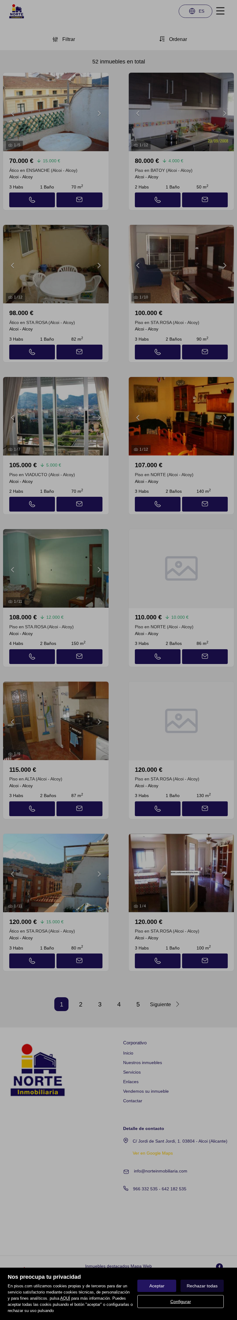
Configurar (180, 1301)
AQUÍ (65, 1298)
